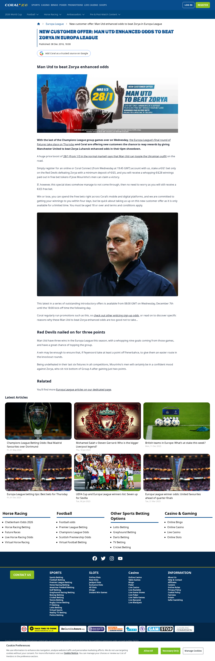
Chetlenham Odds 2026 (19, 522)
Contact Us (22, 575)
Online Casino (175, 527)
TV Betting (119, 542)
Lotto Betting (121, 527)
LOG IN (188, 4)
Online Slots (174, 537)
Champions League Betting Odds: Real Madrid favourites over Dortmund (34, 444)
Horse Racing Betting (17, 527)
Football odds (67, 522)
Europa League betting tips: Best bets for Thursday (37, 494)
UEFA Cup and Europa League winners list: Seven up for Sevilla (107, 496)
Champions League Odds (74, 532)
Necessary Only (171, 650)
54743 (136, 640)
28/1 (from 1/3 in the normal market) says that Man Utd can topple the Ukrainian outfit (115, 156)
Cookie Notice (71, 653)
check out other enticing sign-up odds (116, 315)
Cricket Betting (122, 547)
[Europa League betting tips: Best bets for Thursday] (38, 472)
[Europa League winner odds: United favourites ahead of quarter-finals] (176, 472)
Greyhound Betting (124, 532)
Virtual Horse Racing (17, 542)
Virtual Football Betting (73, 542)
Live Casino (174, 532)
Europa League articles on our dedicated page (83, 389)
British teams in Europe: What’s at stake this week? (175, 443)
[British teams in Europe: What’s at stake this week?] (176, 421)
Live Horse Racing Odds (19, 537)
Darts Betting (121, 537)
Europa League (55, 24)
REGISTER (203, 4)
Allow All (148, 650)
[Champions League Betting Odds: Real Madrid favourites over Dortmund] (38, 421)
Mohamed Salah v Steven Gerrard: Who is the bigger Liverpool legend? (107, 444)
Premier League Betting (73, 527)
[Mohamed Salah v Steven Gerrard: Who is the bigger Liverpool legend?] (107, 421)
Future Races (12, 532)
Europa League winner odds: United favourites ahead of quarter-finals (173, 496)
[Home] (38, 23)
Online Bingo (175, 522)
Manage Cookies (193, 650)
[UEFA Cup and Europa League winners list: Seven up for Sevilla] (107, 472)
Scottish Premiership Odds (75, 537)
